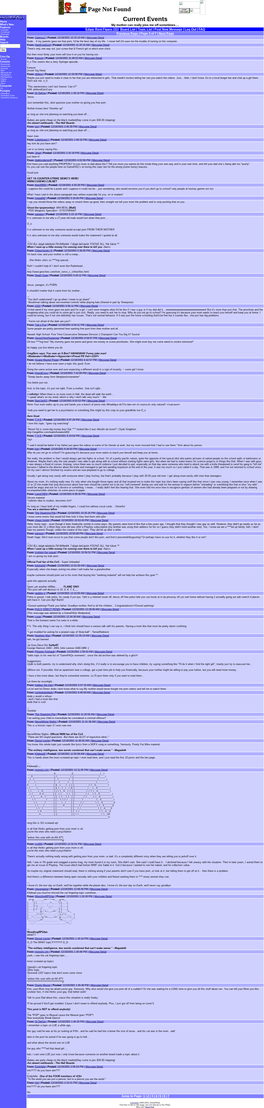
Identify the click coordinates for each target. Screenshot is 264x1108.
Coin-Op (5, 56)
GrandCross (41, 373)
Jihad (38, 152)
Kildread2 (40, 753)
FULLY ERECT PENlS (47, 609)
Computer (6, 85)
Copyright (134, 1103)
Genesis (4, 68)
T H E (38, 419)
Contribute (5, 32)
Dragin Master (43, 985)
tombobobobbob (44, 692)
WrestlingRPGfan (44, 896)
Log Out (190, 29)
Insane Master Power (47, 359)
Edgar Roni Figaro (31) (101, 29)
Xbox (3, 83)
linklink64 (40, 565)
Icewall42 (40, 198)
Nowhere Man (42, 635)
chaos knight (42, 520)
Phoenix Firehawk (45, 651)
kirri (37, 126)
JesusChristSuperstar (47, 338)
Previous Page (127, 33)
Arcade (4, 59)
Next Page (166, 33)
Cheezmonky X (43, 250)
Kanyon (39, 58)
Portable (5, 90)
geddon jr (40, 593)
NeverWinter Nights (46, 721)
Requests (5, 34)
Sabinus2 (40, 37)
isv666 (38, 844)
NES (3, 70)
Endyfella (40, 1066)
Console (5, 61)
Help (2, 39)
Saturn (4, 79)
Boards (4, 36)
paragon (39, 214)
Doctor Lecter (42, 740)
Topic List (145, 29)
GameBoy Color (8, 95)
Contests (5, 30)
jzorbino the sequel (45, 552)
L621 (37, 306)
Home (3, 21)
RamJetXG (41, 400)
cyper (38, 616)
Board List (127, 29)
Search (4, 42)
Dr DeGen (40, 93)
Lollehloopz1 (42, 139)
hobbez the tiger (44, 685)
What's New (7, 24)
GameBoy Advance (9, 98)
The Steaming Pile (45, 513)
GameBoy (5, 93)
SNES (3, 81)
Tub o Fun (40, 324)
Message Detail (95, 37)
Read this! (149, 1107)
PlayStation (6, 75)
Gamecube (5, 66)
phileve (39, 74)
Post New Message (168, 29)
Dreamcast (5, 64)
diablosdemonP (43, 160)
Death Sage (41, 275)
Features (5, 27)
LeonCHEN (41, 494)
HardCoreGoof (43, 45)
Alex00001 (41, 185)
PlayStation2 (6, 77)
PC (2, 88)
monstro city (42, 769)
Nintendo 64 (6, 73)
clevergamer (42, 889)
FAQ (202, 29)
